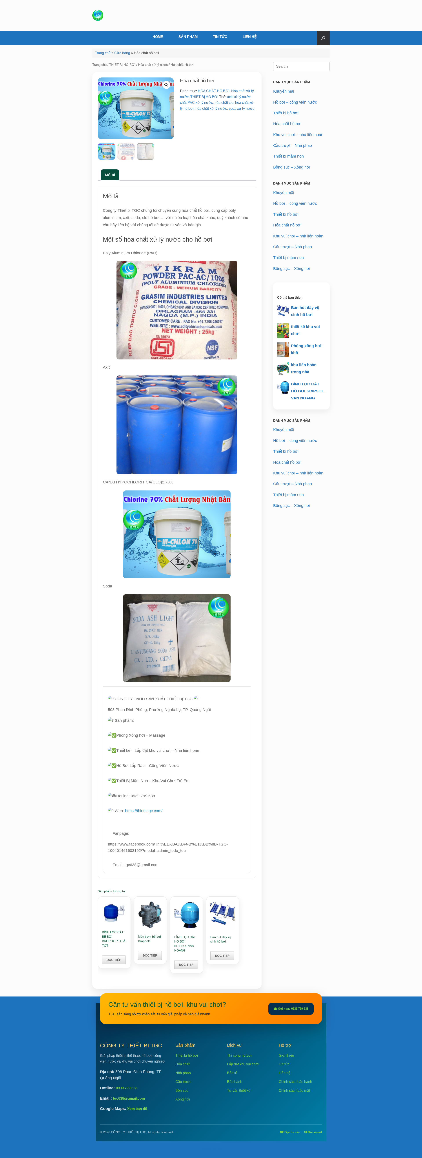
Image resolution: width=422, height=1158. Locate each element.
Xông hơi (182, 1099)
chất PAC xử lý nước (196, 102)
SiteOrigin (217, 1149)
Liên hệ (284, 1073)
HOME (158, 37)
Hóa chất (182, 1064)
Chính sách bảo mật (294, 1090)
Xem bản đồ (137, 1109)
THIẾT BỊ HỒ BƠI (122, 64)
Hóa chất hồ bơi (287, 124)
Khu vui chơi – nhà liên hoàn (298, 135)
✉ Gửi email (313, 1132)
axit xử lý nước (239, 97)
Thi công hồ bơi (239, 1055)
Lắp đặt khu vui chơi (243, 1064)
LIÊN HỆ (250, 37)
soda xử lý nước (241, 108)
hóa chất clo (224, 102)
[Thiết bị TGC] (97, 15)
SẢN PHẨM (188, 37)
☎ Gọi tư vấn (290, 1132)
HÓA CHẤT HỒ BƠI (213, 91)
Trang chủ (103, 53)
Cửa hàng (122, 53)
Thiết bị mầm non (288, 156)
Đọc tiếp (114, 960)
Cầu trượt (183, 1082)
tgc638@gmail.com (129, 1098)
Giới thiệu (286, 1055)
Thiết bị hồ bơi (285, 113)
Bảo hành (234, 1082)
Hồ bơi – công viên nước (295, 102)
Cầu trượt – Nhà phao (292, 145)
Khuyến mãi (283, 91)
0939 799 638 (126, 1088)
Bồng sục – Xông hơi (291, 167)
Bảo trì (232, 1073)
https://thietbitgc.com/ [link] (143, 811)
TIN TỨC (220, 37)
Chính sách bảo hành (295, 1082)
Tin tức (284, 1064)
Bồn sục (181, 1090)
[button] (323, 38)
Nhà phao (183, 1073)
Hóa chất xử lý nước (153, 64)
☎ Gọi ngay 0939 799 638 (291, 1008)
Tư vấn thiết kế (238, 1090)
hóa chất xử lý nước (211, 108)
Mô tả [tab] (110, 175)
